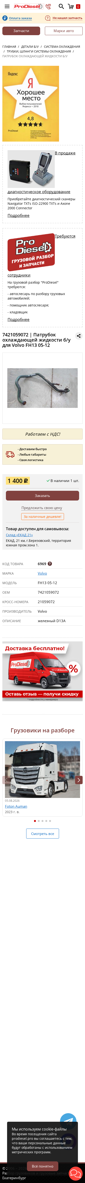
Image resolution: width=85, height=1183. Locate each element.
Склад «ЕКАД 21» (19, 535)
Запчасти (21, 30)
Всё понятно (42, 1166)
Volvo (42, 573)
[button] (79, 780)
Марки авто (64, 30)
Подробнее (19, 215)
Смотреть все (42, 833)
